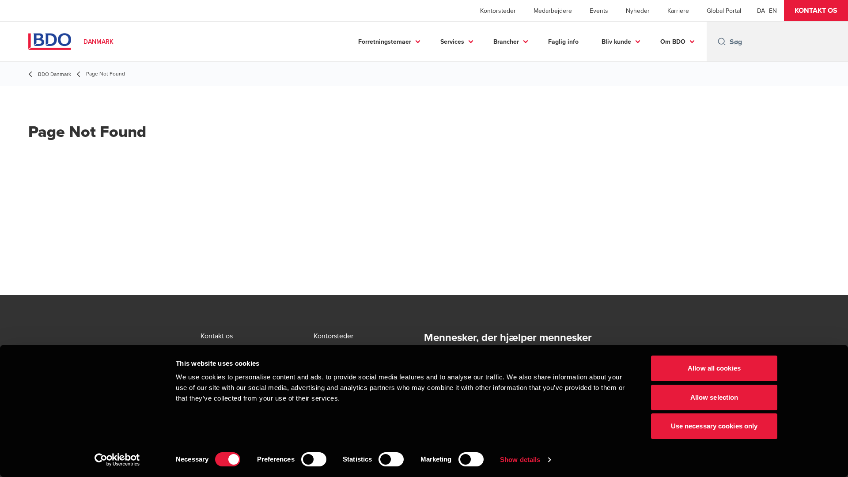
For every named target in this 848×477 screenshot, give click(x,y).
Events (599, 10)
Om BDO (672, 41)
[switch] (313, 459)
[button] (816, 10)
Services (452, 41)
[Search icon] (721, 41)
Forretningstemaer (384, 41)
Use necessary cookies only (714, 426)
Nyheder (638, 10)
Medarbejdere (553, 10)
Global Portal (724, 10)
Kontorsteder (498, 10)
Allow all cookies (714, 368)
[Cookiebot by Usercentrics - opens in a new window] (117, 459)
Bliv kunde (616, 41)
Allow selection (714, 397)
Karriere (678, 10)
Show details (520, 459)
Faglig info (563, 41)
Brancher (506, 41)
